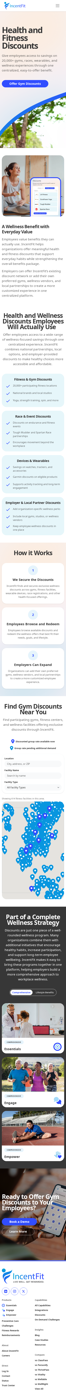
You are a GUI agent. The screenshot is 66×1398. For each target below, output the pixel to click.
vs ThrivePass (42, 1369)
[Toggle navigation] (57, 6)
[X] (23, 1291)
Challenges (7, 1325)
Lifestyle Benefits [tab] (45, 992)
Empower (11, 1314)
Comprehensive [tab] (21, 992)
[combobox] (33, 764)
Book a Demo (19, 1222)
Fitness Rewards (10, 1330)
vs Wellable (41, 1379)
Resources (40, 1344)
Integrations (41, 1310)
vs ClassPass (41, 1360)
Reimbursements (11, 1335)
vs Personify (41, 1365)
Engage (10, 1310)
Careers (6, 1355)
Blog (37, 1335)
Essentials (11, 1305)
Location (9, 758)
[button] (30, 847)
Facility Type (11, 782)
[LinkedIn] (6, 1291)
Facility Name (11, 770)
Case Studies (41, 1339)
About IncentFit (10, 1350)
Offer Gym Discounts (25, 84)
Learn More (18, 1231)
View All (39, 1388)
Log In (5, 1371)
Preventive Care (10, 1321)
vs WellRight (41, 1384)
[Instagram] (14, 1291)
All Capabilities (42, 1305)
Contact (6, 1375)
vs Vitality (40, 1374)
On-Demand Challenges (47, 1319)
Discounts (40, 1314)
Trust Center (8, 1385)
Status (5, 1380)
